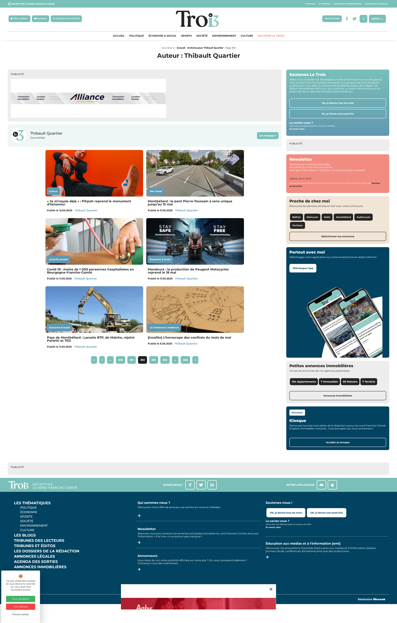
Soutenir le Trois (271, 36)
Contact (310, 4)
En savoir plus (296, 129)
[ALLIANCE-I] (88, 116)
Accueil (119, 36)
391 (132, 358)
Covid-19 (53, 259)
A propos (324, 4)
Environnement (224, 36)
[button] (271, 589)
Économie (28, 512)
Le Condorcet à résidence (164, 327)
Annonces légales (376, 4)
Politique (136, 36)
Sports (186, 36)
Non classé (156, 191)
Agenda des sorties (36, 562)
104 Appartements (304, 381)
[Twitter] (354, 18)
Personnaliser (20, 614)
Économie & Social (162, 36)
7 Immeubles (329, 381)
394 (166, 358)
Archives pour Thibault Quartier (205, 48)
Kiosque (23, 572)
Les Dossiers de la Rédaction (46, 551)
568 (186, 358)
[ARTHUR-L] (198, 603)
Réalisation (371, 599)
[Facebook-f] (347, 18)
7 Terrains (368, 381)
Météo (21, 577)
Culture (247, 36)
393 (154, 358)
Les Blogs (25, 535)
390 (121, 358)
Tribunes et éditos (34, 546)
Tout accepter (20, 598)
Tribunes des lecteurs (39, 540)
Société (202, 36)
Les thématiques (32, 503)
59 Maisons (350, 381)
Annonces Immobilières (347, 4)
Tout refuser (20, 606)
